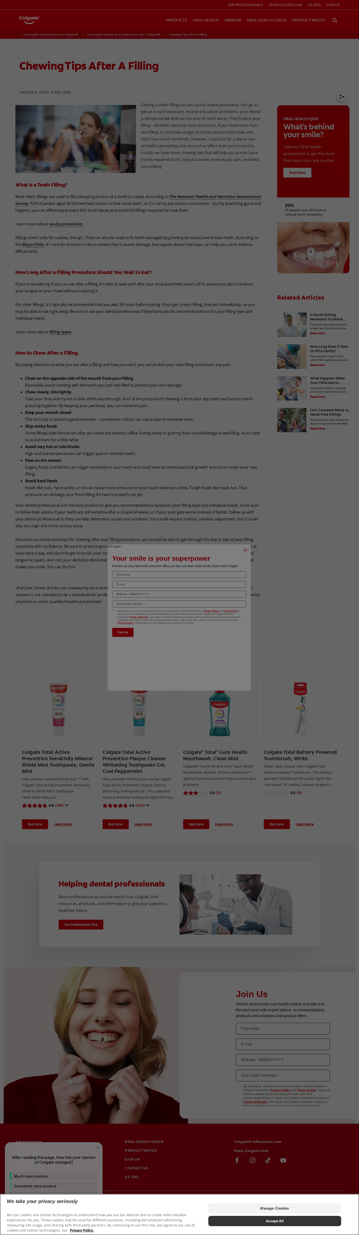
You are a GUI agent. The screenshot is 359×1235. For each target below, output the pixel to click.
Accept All (275, 1221)
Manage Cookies (274, 1208)
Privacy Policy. (82, 1230)
